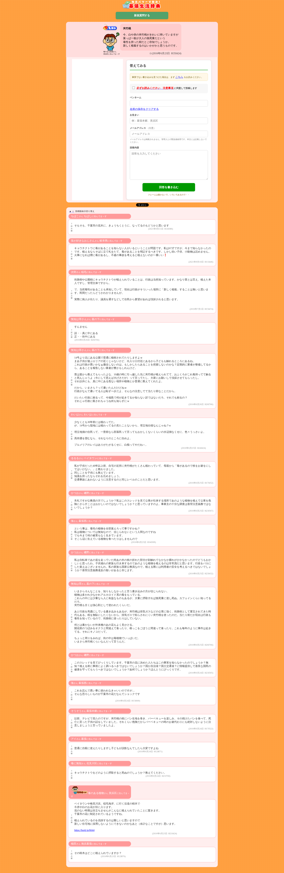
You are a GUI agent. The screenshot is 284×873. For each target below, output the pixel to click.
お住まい (134, 115)
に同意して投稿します (167, 88)
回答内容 (134, 147)
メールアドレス (143, 128)
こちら (179, 77)
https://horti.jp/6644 (84, 830)
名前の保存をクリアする (144, 109)
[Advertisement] (97, 109)
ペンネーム (135, 97)
